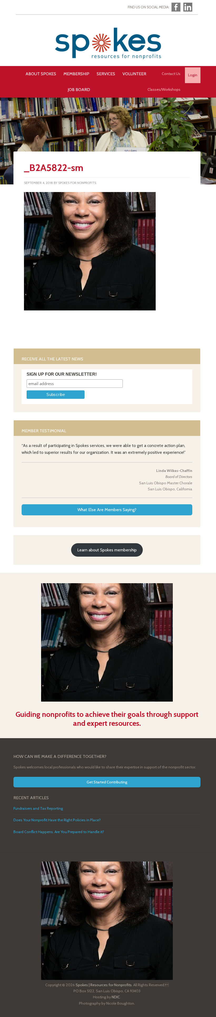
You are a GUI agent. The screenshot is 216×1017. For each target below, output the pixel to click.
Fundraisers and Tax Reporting (38, 808)
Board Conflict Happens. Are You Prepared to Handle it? (58, 831)
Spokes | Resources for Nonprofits (108, 43)
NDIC (116, 997)
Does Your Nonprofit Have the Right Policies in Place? (57, 820)
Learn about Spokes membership (107, 549)
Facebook (176, 7)
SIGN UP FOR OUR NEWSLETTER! (62, 374)
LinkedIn (188, 7)
